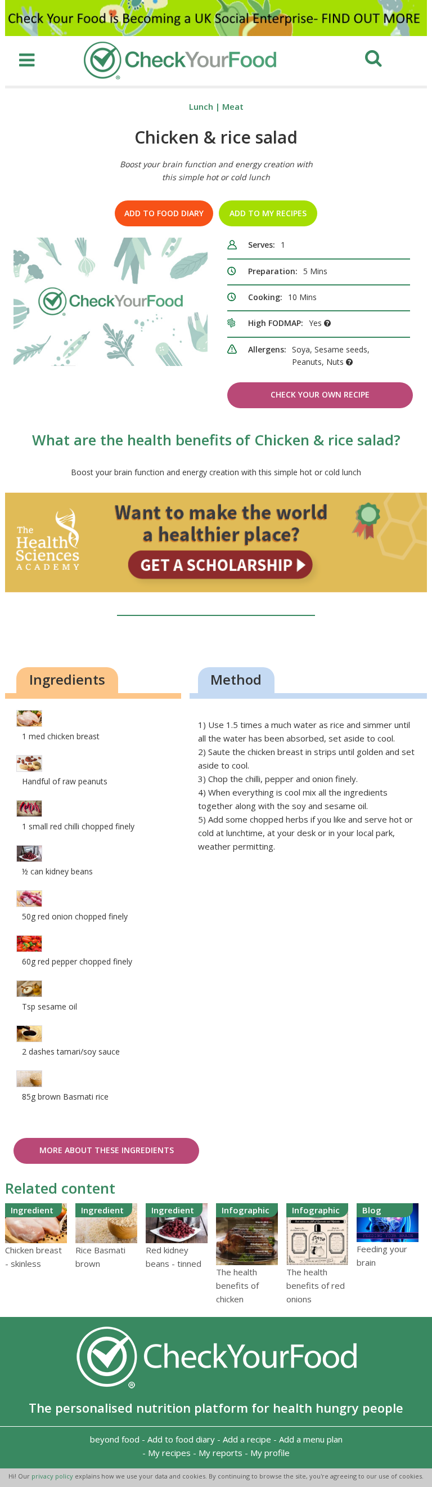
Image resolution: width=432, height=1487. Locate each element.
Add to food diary (164, 213)
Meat (233, 106)
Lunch (201, 106)
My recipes (169, 1452)
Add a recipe (247, 1439)
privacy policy (53, 1476)
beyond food (115, 1439)
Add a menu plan (311, 1439)
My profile (270, 1452)
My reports (220, 1452)
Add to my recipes (268, 213)
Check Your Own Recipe (320, 394)
